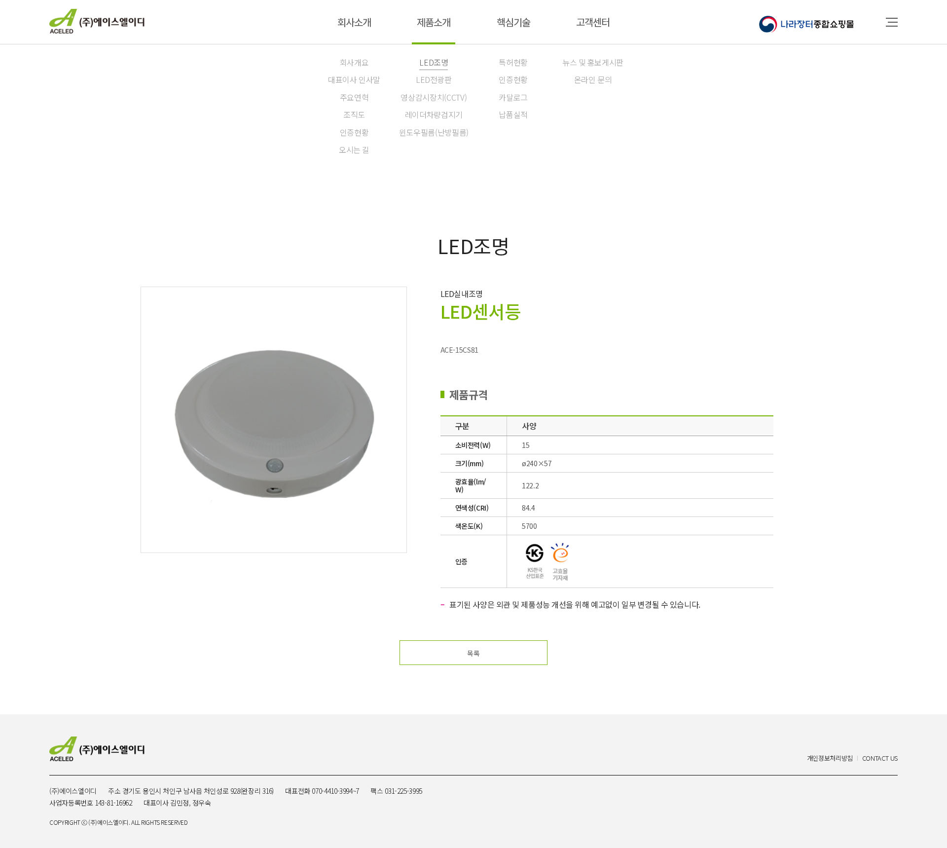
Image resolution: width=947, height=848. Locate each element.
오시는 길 (354, 149)
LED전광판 (434, 79)
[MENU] (892, 22)
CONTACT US (880, 758)
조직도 (354, 114)
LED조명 (433, 62)
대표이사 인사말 (354, 79)
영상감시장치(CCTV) (434, 97)
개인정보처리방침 (830, 758)
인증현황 (354, 132)
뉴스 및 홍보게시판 (592, 62)
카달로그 (513, 97)
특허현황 (513, 62)
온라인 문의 (593, 79)
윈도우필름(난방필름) (434, 132)
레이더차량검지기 (434, 114)
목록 (473, 653)
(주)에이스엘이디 (97, 21)
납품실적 (513, 114)
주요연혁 (354, 97)
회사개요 (354, 62)
